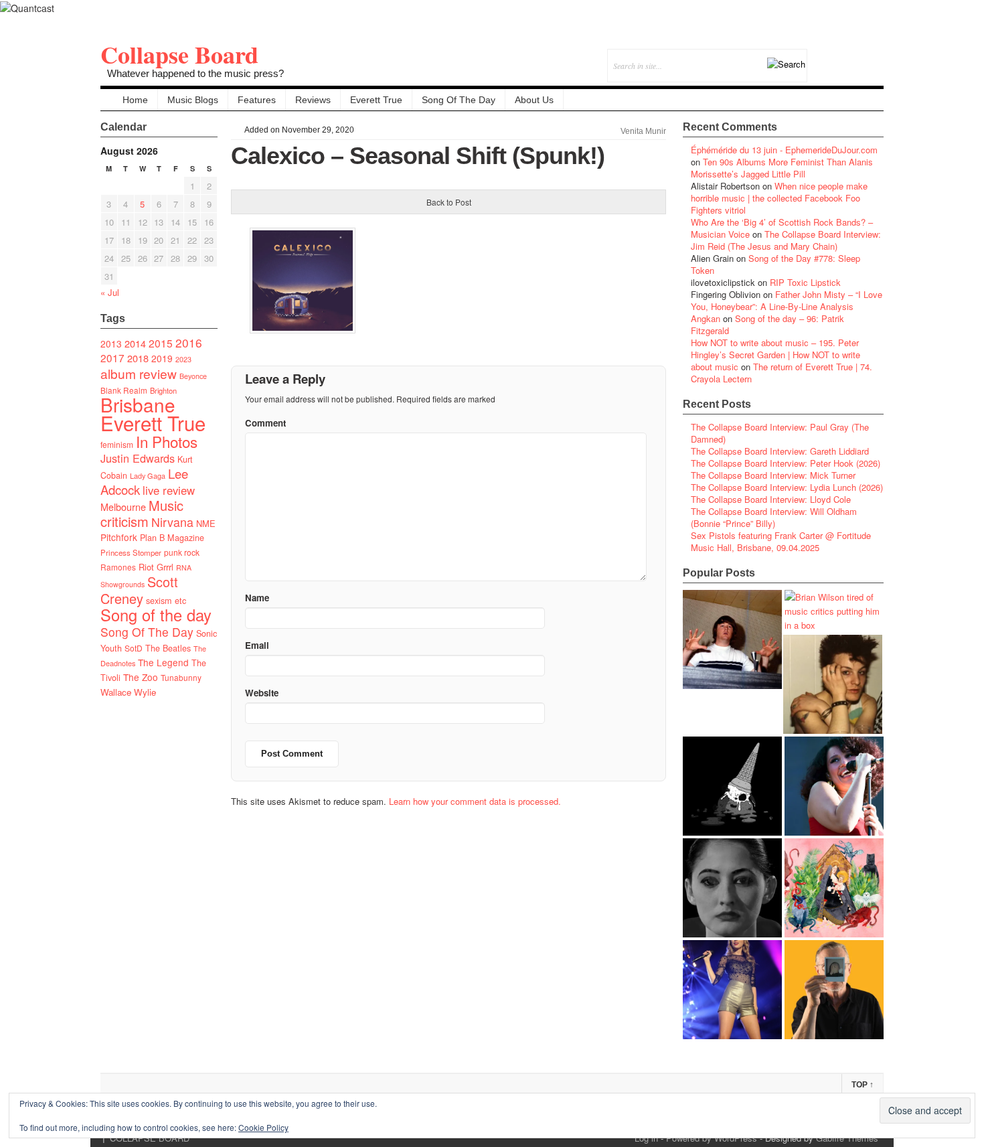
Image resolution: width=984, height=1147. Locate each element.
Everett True (376, 99)
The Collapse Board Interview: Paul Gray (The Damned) (780, 432)
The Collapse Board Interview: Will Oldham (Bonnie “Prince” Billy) (774, 517)
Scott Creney (139, 590)
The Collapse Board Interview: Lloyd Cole (771, 499)
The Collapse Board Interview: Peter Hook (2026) (785, 463)
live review (169, 490)
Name (257, 597)
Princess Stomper (130, 552)
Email (855, 56)
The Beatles (168, 648)
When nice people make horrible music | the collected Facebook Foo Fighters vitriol (779, 197)
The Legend (163, 662)
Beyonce (193, 376)
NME (206, 523)
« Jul (109, 292)
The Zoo (140, 677)
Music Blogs (192, 99)
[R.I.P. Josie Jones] (732, 887)
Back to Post (448, 202)
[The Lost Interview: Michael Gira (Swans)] (834, 989)
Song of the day (156, 614)
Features (257, 99)
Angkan (705, 318)
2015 (161, 342)
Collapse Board (179, 54)
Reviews (313, 99)
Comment (265, 422)
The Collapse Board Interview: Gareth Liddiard (780, 451)
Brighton (163, 390)
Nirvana (172, 522)
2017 (112, 357)
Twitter (819, 56)
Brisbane (137, 404)
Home (135, 99)
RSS (873, 56)
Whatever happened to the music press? (195, 73)
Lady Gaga (147, 475)
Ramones (118, 566)
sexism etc (166, 601)
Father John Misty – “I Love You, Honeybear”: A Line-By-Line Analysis (786, 300)
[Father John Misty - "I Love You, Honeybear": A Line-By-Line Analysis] (834, 887)
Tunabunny (181, 677)
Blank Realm (123, 390)
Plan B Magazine (172, 538)
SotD (134, 648)
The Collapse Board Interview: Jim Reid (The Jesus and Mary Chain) (786, 240)
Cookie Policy (263, 1127)
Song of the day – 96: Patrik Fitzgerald (767, 324)
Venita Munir (643, 131)
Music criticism (141, 513)
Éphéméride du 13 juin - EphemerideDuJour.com (784, 149)
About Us (534, 99)
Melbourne (123, 507)
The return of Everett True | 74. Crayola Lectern (781, 372)
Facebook (837, 56)
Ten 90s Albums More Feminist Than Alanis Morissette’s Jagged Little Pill (782, 167)
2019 (162, 358)
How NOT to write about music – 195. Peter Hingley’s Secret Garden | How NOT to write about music (775, 354)
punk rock (181, 552)
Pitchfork (118, 537)
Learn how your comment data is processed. (475, 801)
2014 (135, 343)
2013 (111, 343)
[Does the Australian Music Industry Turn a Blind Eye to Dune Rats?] (732, 786)
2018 (138, 358)
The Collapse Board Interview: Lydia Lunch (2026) (787, 487)
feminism (116, 444)
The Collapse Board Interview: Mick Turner (773, 475)
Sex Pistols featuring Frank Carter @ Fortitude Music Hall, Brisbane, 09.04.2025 (781, 541)
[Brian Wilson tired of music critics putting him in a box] (834, 611)
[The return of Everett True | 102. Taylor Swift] (732, 989)
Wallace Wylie (128, 692)
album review (138, 373)
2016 (188, 342)
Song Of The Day (458, 99)
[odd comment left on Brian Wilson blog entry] (732, 639)
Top (862, 1084)
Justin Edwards (137, 458)
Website (261, 692)
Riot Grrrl (156, 566)
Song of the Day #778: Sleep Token (775, 264)
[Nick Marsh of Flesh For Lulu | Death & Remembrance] (832, 684)
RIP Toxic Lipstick (805, 282)
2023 (183, 359)
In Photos (166, 441)
